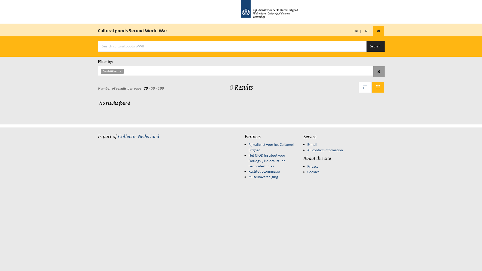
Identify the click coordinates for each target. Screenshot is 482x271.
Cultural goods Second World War (132, 30)
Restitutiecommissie (264, 171)
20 (146, 88)
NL (367, 31)
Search (375, 46)
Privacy (312, 166)
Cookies (313, 172)
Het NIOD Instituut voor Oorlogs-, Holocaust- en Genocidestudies (267, 160)
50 (153, 88)
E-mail (312, 144)
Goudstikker (110, 71)
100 (161, 88)
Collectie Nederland (138, 136)
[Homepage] (378, 31)
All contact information (325, 150)
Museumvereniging (263, 177)
